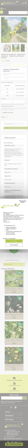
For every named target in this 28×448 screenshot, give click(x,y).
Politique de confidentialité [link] (9, 238)
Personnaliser (14, 245)
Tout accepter (14, 241)
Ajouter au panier (14, 444)
